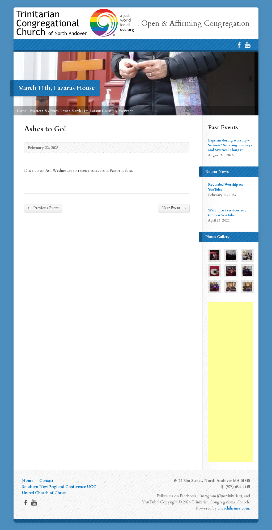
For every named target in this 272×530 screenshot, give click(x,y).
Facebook (239, 45)
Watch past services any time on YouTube (227, 213)
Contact (46, 480)
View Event (124, 110)
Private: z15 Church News (49, 110)
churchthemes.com (233, 508)
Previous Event (43, 208)
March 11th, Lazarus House (91, 110)
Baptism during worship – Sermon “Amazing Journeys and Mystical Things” (230, 145)
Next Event (174, 208)
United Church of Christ (44, 492)
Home (22, 110)
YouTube (247, 45)
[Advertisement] (230, 382)
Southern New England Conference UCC (59, 486)
